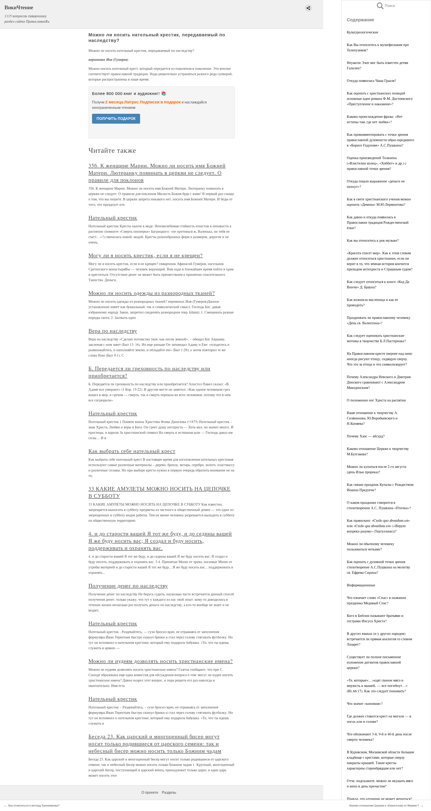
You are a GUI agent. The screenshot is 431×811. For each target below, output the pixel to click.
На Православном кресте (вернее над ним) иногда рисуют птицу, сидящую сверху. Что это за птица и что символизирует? (379, 358)
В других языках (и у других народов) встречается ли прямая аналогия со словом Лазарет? (379, 639)
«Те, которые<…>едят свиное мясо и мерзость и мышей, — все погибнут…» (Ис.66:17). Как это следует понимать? (377, 685)
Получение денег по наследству (128, 585)
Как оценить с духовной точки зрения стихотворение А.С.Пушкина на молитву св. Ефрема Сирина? (378, 567)
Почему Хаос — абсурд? (366, 436)
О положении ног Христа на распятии (376, 400)
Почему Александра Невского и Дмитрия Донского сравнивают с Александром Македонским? (379, 382)
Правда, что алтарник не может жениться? (379, 798)
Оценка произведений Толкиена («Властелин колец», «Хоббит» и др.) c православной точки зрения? (376, 163)
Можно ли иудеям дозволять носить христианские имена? (160, 660)
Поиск (385, 6)
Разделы (169, 792)
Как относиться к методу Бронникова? (33, 805)
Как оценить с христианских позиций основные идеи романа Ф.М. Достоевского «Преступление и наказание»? (380, 98)
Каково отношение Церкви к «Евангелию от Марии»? (384, 805)
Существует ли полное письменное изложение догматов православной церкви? (374, 662)
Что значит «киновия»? (365, 703)
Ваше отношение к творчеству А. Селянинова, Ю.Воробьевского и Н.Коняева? (372, 418)
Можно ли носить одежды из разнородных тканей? (151, 292)
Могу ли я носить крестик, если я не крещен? (145, 255)
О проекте (149, 792)
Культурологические (362, 32)
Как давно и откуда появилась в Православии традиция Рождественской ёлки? (378, 222)
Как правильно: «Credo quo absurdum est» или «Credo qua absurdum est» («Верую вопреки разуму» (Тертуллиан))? (378, 525)
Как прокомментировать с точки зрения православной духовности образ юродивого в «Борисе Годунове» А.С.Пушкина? (380, 139)
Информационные (361, 585)
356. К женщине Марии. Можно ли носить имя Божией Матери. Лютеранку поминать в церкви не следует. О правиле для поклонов (157, 172)
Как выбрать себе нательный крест (131, 450)
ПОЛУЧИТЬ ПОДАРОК (116, 119)
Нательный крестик (112, 217)
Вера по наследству (112, 330)
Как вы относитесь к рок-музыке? (373, 240)
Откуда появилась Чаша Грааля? (371, 80)
